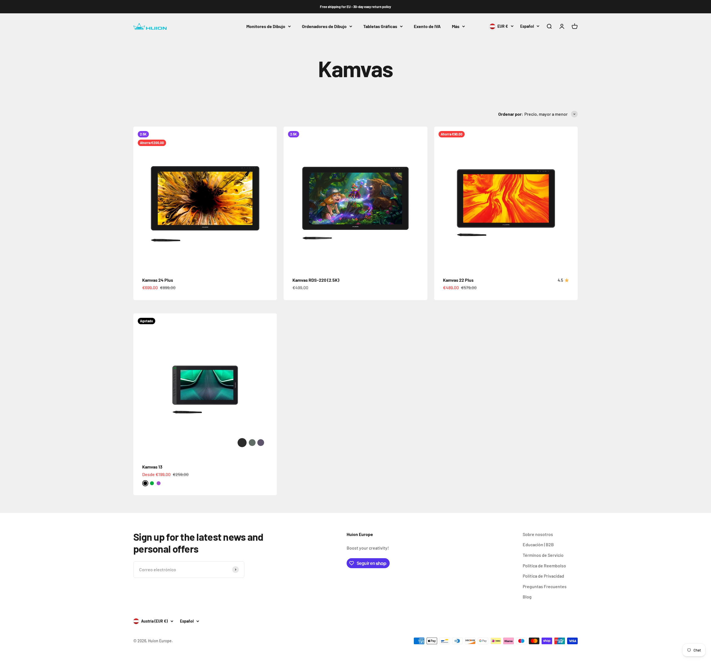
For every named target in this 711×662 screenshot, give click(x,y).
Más (455, 26)
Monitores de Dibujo (265, 26)
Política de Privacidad (543, 575)
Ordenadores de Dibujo (324, 26)
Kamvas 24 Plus (157, 280)
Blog (527, 596)
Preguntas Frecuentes (545, 586)
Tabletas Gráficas (380, 26)
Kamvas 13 (152, 466)
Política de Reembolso (544, 565)
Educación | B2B (538, 544)
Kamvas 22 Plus (458, 280)
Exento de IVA (427, 26)
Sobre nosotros (538, 534)
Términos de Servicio (543, 555)
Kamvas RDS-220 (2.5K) (315, 280)
